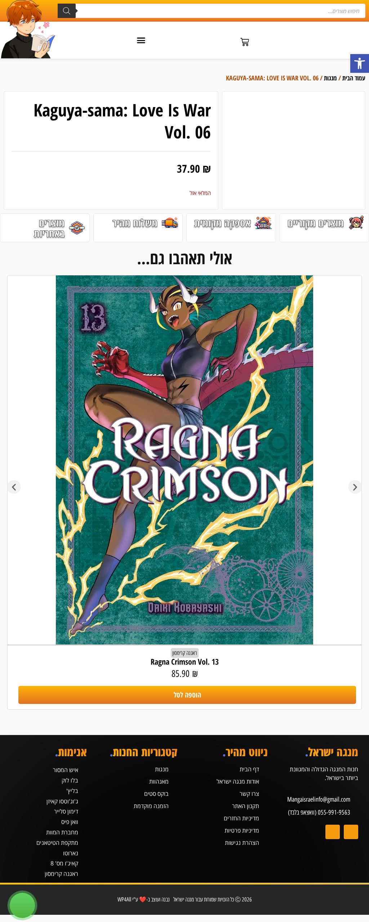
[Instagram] (351, 832)
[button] (359, 63)
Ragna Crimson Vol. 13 (185, 661)
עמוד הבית (353, 78)
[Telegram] (332, 832)
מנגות (330, 78)
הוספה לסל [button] (187, 695)
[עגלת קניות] (245, 42)
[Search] (67, 11)
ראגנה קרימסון (184, 653)
